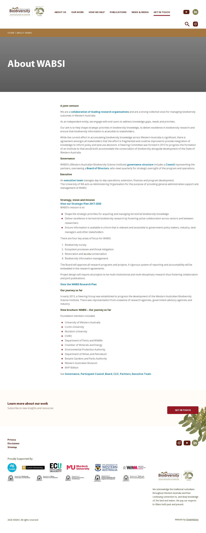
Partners (125, 374)
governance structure (140, 164)
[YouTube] (187, 443)
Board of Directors (98, 168)
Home (11, 32)
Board (108, 374)
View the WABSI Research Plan (78, 284)
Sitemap (12, 447)
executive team (73, 180)
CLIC (116, 374)
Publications (118, 12)
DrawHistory (192, 519)
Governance (72, 374)
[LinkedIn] (195, 443)
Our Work (77, 12)
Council (170, 164)
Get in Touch (162, 12)
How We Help (97, 12)
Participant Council (92, 374)
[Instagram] (179, 443)
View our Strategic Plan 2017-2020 (80, 203)
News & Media (140, 12)
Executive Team (141, 374)
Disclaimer (14, 443)
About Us (60, 12)
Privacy (12, 440)
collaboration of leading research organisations (100, 111)
